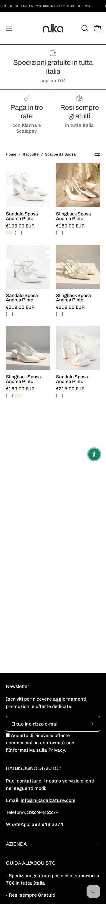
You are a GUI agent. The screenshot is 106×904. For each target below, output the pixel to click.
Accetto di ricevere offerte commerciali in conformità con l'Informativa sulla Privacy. (40, 743)
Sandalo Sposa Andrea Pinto (22, 216)
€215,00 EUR (70, 389)
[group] (53, 6)
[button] (84, 28)
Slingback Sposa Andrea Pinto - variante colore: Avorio (18, 395)
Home (11, 154)
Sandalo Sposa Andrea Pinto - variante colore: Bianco (18, 233)
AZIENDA (16, 843)
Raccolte (31, 154)
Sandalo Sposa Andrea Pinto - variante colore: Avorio (9, 233)
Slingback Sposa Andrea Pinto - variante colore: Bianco (59, 233)
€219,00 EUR (20, 307)
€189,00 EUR (70, 226)
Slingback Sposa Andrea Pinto (73, 216)
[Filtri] (97, 154)
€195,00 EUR (20, 226)
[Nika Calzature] (53, 28)
